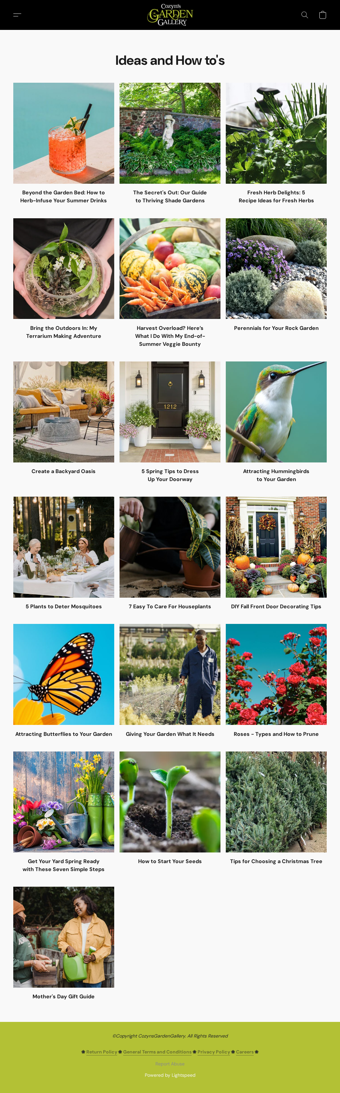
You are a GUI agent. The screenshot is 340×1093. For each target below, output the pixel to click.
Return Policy (101, 1052)
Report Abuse (170, 1064)
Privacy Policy (214, 1052)
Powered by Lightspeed (170, 1075)
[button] (170, 15)
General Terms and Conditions (157, 1052)
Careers (245, 1052)
